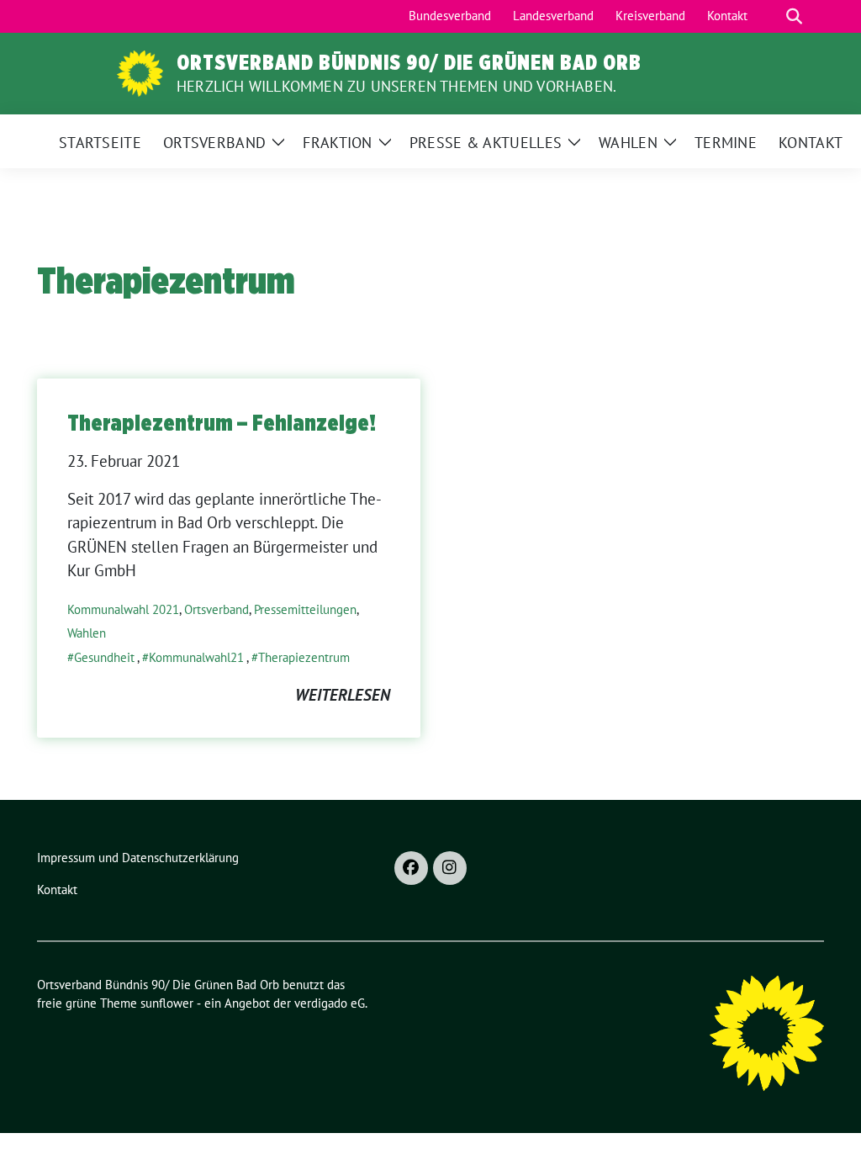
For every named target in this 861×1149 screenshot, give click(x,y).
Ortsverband (216, 609)
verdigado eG (329, 1003)
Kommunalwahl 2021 (123, 609)
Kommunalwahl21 (196, 657)
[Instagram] (450, 868)
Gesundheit (104, 657)
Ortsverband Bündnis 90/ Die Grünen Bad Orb (409, 62)
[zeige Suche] (794, 16)
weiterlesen (342, 695)
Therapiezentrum (304, 657)
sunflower (166, 1003)
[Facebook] (411, 868)
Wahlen (86, 633)
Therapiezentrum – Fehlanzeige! (221, 422)
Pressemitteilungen (305, 609)
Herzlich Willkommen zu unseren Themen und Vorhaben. (396, 86)
